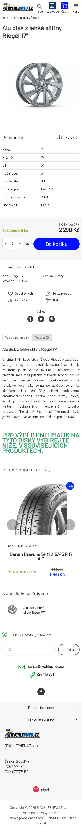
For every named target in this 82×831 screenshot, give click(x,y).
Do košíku (57, 244)
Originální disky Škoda (24, 17)
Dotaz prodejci (62, 293)
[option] (41, 84)
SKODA (21, 281)
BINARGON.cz (55, 818)
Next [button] (69, 524)
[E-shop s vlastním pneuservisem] (3, 17)
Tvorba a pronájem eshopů (25, 818)
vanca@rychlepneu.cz (45, 666)
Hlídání (57, 300)
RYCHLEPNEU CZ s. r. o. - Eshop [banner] (17, 8)
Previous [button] (12, 524)
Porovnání (73, 137)
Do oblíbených (23, 293)
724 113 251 (45, 674)
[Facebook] (41, 691)
